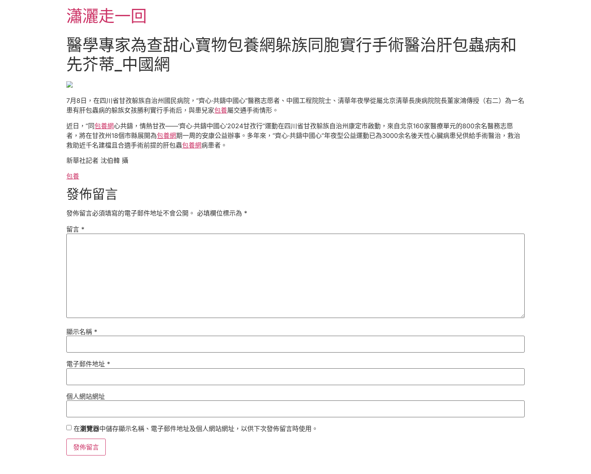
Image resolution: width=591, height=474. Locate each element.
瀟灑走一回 (106, 16)
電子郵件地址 (88, 364)
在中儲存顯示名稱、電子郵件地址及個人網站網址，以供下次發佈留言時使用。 (196, 428)
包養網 (104, 126)
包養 (220, 110)
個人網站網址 (85, 396)
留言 (75, 229)
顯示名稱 (81, 331)
